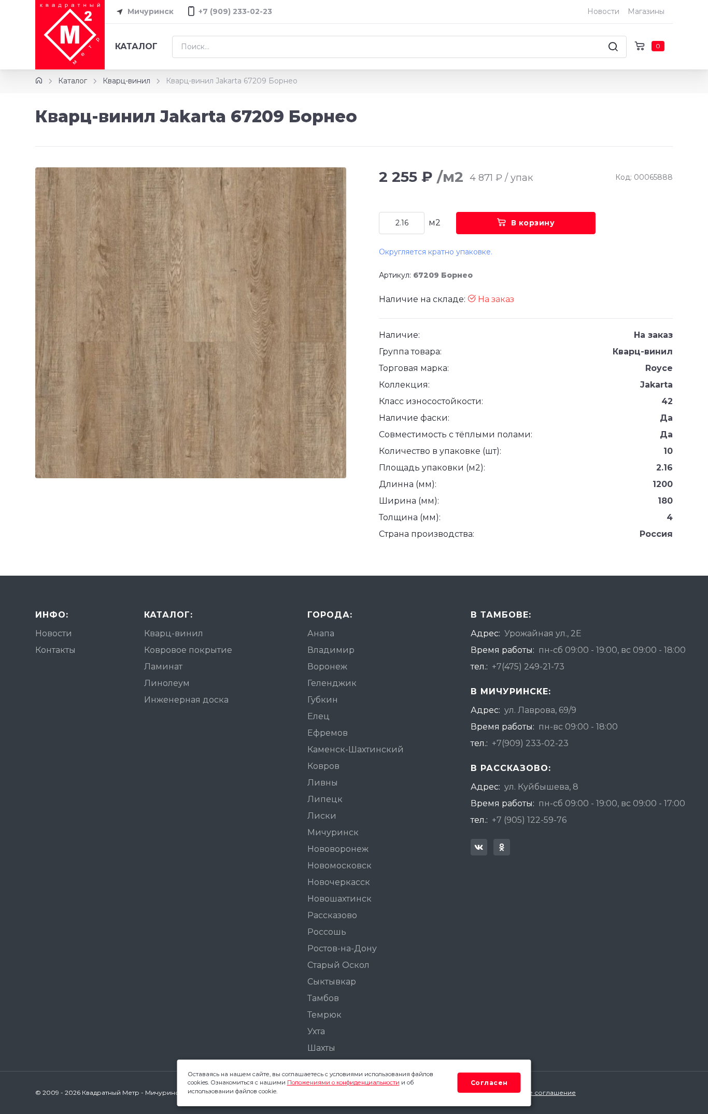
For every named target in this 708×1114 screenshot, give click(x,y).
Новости (603, 11)
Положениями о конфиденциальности (343, 1082)
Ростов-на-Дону (342, 948)
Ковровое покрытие (188, 650)
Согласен (489, 1083)
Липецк (325, 799)
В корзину (533, 222)
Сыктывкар (331, 982)
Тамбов (323, 998)
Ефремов (327, 733)
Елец (318, 716)
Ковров (323, 766)
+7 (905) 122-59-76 (529, 820)
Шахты (321, 1048)
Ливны (322, 783)
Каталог (136, 46)
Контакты (55, 650)
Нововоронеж (338, 849)
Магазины (646, 11)
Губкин (322, 700)
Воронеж (327, 667)
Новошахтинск (339, 899)
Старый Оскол (338, 965)
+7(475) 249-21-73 (528, 667)
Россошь (326, 932)
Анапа (320, 633)
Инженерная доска (186, 700)
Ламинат (163, 667)
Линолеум (167, 683)
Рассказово (332, 915)
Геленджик (332, 683)
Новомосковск (339, 865)
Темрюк (324, 1015)
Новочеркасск (338, 882)
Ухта (316, 1031)
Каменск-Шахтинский (355, 749)
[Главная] (39, 80)
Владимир (331, 650)
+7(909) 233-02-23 (530, 743)
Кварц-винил (126, 80)
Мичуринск (149, 11)
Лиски (321, 816)
